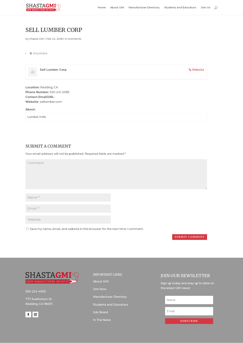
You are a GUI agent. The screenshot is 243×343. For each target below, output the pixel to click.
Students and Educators (180, 7)
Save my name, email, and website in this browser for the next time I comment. (86, 229)
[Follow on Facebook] (28, 314)
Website (198, 69)
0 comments (73, 38)
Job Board (100, 312)
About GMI (117, 7)
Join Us (205, 7)
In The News (102, 320)
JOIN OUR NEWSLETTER (185, 275)
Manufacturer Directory (144, 7)
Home (102, 7)
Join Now (99, 289)
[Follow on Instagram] (35, 314)
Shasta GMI (36, 38)
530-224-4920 (35, 291)
